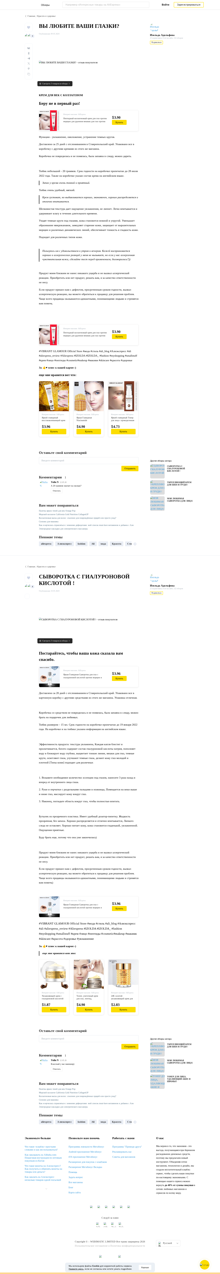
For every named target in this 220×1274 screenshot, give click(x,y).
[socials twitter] (113, 1226)
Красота (116, 543)
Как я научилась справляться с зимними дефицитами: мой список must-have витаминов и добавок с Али (86, 525)
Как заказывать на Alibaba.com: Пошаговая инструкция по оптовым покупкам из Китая (43, 1158)
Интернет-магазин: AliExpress (74, 114)
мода (103, 543)
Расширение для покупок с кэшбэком (88, 1162)
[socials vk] (99, 1226)
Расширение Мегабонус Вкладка (85, 1167)
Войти (165, 4)
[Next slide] (135, 543)
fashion (81, 543)
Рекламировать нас (122, 1152)
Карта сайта (75, 1192)
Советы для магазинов (123, 1157)
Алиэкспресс (64, 543)
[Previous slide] (42, 543)
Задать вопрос (76, 1177)
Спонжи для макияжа (48, 521)
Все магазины (76, 1182)
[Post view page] (157, 471)
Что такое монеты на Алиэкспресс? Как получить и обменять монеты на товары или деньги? (43, 1169)
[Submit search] (146, 5)
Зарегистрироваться (189, 4)
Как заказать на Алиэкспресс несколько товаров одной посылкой (43, 1178)
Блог (71, 1187)
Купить (119, 122)
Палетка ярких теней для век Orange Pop (57, 511)
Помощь (73, 1172)
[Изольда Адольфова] (156, 27)
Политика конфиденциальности (127, 1246)
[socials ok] (106, 1226)
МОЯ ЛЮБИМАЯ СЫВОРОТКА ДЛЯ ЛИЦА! (180, 499)
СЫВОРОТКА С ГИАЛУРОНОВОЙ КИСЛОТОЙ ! (176, 468)
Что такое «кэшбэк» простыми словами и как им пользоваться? (41, 1148)
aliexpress (46, 543)
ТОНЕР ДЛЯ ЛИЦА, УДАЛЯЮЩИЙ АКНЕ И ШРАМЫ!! (178, 1079)
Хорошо (145, 1267)
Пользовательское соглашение (91, 1246)
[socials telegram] (121, 1226)
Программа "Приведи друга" (127, 1146)
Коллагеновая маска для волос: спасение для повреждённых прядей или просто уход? (77, 518)
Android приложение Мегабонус (85, 1152)
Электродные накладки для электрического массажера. (63, 529)
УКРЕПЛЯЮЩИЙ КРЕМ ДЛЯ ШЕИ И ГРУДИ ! (179, 483)
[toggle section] (46, 1188)
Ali (93, 543)
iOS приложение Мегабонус (83, 1157)
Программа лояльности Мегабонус (86, 1146)
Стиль (130, 543)
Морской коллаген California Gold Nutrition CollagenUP (63, 514)
